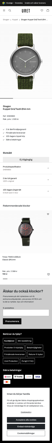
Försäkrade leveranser (15, 133)
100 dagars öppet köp (15, 136)
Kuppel (15, 20)
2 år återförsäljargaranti (15, 129)
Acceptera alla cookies (26, 420)
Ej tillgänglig (26, 159)
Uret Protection (11, 361)
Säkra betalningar (13, 140)
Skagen (6, 20)
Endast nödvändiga (26, 427)
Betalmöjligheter (34, 348)
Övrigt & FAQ (28, 361)
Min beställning (24, 341)
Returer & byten (36, 354)
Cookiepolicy (26, 412)
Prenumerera (12, 321)
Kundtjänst (9, 341)
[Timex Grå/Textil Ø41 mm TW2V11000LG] (26, 232)
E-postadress (8, 308)
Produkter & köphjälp (13, 348)
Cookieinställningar (26, 433)
